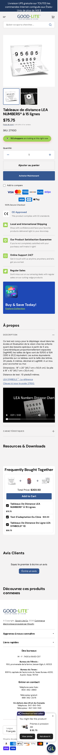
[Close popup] (50, 716)
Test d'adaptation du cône (25, 517)
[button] (4, 17)
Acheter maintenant (28, 172)
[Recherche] (49, 24)
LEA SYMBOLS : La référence (18, 376)
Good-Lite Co (21, 621)
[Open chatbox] (49, 748)
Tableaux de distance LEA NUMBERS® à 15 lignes (25, 506)
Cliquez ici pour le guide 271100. (18, 380)
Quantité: (7, 145)
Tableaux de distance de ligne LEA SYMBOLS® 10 (28, 524)
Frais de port (8, 121)
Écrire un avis (27, 571)
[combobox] (28, 24)
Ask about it (42, 736)
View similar (25, 736)
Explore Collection (15, 305)
